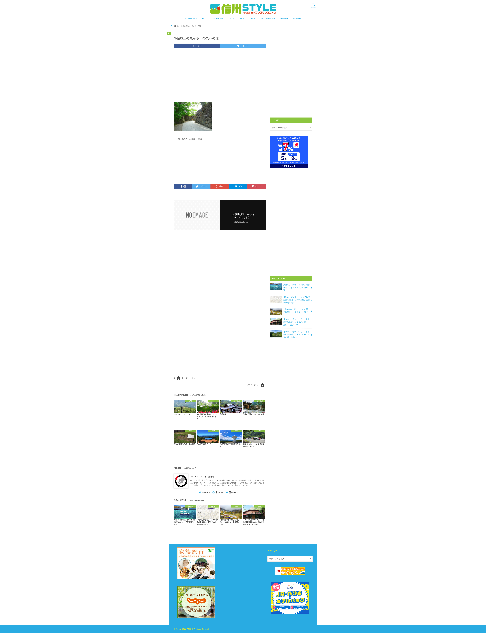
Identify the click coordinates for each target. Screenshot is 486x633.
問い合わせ (297, 19)
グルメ (232, 19)
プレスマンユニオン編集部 (202, 476)
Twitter (220, 492)
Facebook (234, 492)
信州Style (190, 629)
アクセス (243, 19)
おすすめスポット (219, 19)
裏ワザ (253, 19)
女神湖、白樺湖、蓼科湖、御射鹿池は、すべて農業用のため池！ (296, 287)
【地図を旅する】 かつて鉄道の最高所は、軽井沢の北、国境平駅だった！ (296, 300)
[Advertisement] (220, 77)
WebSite (207, 492)
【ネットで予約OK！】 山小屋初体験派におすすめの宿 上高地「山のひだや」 (296, 322)
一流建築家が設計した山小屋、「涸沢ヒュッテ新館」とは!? (296, 310)
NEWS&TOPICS (191, 19)
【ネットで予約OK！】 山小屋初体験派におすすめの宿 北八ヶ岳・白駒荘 (296, 334)
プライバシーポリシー (267, 19)
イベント (205, 19)
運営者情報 (284, 19)
